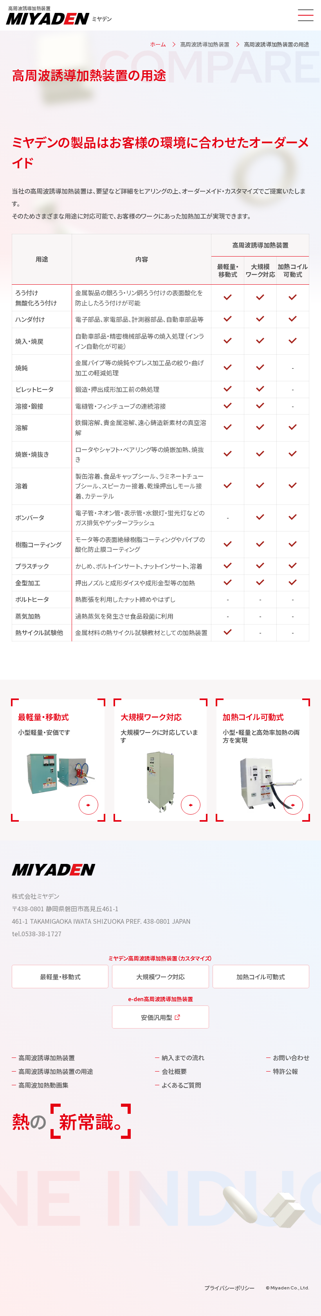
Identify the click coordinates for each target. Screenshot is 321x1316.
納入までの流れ (183, 1057)
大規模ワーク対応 (160, 976)
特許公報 (285, 1071)
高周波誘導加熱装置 (204, 44)
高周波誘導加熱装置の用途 (55, 1071)
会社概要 (174, 1071)
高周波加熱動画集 (43, 1085)
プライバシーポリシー (230, 1288)
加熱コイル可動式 (260, 976)
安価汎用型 (156, 1017)
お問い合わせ (291, 1057)
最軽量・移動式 (60, 976)
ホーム (158, 44)
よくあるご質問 (181, 1085)
